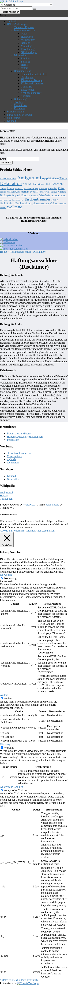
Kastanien (43, 189)
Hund (32, 188)
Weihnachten (28, 39)
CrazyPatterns (14, 456)
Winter (24, 67)
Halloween (27, 36)
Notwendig (10, 578)
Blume (63, 178)
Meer (33, 191)
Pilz (2, 195)
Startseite (12, 21)
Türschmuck (21, 203)
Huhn (26, 188)
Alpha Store (52, 504)
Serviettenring (5, 200)
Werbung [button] (5, 744)
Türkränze (26, 86)
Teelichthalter (6, 203)
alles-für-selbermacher (19, 453)
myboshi (11, 459)
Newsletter (13, 479)
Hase (10, 188)
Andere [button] (4, 695)
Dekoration (11, 183)
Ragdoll (16, 195)
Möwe (46, 192)
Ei (23, 184)
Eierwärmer (20, 105)
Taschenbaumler (37, 199)
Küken (61, 188)
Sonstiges (26, 95)
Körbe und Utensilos (32, 83)
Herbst (24, 64)
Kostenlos (19, 108)
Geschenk (58, 184)
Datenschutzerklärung (19, 433)
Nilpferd (62, 191)
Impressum (13, 439)
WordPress (29, 504)
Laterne (3, 192)
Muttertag (26, 46)
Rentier (25, 195)
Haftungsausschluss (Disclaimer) (25, 436)
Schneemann (58, 195)
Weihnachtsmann (58, 203)
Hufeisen (19, 188)
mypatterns (13, 462)
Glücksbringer (29, 52)
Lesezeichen (28, 89)
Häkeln (4, 495)
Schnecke (34, 195)
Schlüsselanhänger (31, 92)
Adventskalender (8, 178)
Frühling (25, 58)
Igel (36, 189)
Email (3, 158)
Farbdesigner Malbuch (19, 114)
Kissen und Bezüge (31, 80)
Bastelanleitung (15, 111)
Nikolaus (53, 192)
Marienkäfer (13, 191)
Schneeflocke (44, 195)
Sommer (25, 61)
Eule (48, 184)
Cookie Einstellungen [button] (12, 530)
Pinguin (7, 195)
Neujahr (25, 42)
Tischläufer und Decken (34, 74)
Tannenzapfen (17, 200)
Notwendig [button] (6, 574)
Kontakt (11, 120)
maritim (25, 191)
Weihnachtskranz (42, 203)
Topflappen (27, 77)
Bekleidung (20, 99)
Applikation (50, 178)
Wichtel (3, 208)
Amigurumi (29, 177)
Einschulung (28, 49)
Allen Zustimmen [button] (45, 530)
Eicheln (28, 184)
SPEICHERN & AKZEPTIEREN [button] (19, 980)
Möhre (39, 191)
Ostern (24, 33)
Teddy (54, 199)
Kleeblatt (52, 188)
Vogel (31, 203)
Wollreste (14, 207)
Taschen (18, 102)
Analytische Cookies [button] (11, 786)
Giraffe (3, 188)
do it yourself (14, 117)
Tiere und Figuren (24, 27)
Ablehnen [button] (30, 530)
